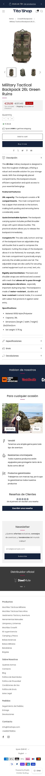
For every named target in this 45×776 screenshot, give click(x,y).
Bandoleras (7, 648)
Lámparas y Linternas (11, 623)
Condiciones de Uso (11, 685)
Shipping (19, 106)
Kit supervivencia (9, 631)
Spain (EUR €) (21, 749)
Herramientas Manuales (12, 619)
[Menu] (3, 11)
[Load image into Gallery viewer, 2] (22, 72)
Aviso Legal (7, 693)
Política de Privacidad (11, 681)
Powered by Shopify (22, 770)
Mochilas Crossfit (9, 627)
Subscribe (22, 556)
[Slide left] (5, 72)
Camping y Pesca (10, 636)
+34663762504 (9, 731)
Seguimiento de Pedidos (12, 706)
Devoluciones (8, 714)
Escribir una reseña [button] (22, 508)
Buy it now (22, 144)
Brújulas (5, 652)
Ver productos (30, 4)
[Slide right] (39, 72)
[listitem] (22, 4)
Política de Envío (9, 689)
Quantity (7, 115)
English (21, 753)
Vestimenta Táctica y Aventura (16, 615)
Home (11, 19)
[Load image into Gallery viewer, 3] (33, 72)
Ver (21, 587)
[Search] (41, 11)
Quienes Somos (9, 665)
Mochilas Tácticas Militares (14, 607)
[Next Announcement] (41, 4)
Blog (4, 673)
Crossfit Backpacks (25, 19)
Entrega (5, 710)
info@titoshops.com (11, 727)
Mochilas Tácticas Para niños (15, 611)
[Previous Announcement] (3, 4)
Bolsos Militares (8, 644)
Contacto (6, 669)
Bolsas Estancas (9, 640)
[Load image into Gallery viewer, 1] (11, 72)
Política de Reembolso (12, 677)
